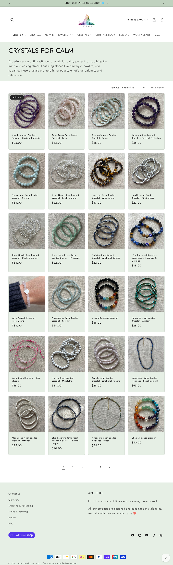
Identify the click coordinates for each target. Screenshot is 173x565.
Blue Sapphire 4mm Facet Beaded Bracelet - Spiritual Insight (65, 441)
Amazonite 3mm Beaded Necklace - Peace (104, 439)
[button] (12, 19)
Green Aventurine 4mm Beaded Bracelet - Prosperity (66, 257)
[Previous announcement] (9, 3)
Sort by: (114, 87)
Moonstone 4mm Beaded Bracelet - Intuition (24, 439)
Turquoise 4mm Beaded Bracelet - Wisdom (143, 319)
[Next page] (109, 467)
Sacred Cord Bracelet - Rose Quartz (26, 379)
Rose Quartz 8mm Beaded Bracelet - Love (65, 137)
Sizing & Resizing (18, 511)
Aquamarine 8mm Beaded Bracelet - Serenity (25, 196)
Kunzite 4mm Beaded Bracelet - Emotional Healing (106, 379)
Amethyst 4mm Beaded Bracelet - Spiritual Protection (26, 137)
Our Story (13, 499)
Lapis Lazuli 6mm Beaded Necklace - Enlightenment (145, 379)
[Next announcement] (163, 3)
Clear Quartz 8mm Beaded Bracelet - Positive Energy (25, 257)
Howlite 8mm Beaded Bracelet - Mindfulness (63, 379)
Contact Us (14, 493)
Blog (10, 523)
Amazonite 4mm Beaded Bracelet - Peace (104, 137)
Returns (12, 517)
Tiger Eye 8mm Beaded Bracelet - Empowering (103, 196)
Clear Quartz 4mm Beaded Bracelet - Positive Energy (65, 196)
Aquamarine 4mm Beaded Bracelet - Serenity (65, 319)
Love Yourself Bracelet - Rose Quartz (24, 319)
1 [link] (63, 467)
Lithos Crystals (23, 563)
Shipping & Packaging (20, 505)
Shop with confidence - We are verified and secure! (53, 563)
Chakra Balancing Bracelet (105, 318)
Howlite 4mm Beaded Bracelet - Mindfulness (143, 196)
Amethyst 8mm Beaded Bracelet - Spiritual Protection (146, 137)
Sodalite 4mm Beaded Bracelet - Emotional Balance (106, 257)
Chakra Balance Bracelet (144, 438)
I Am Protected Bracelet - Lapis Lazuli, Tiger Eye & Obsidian (144, 258)
